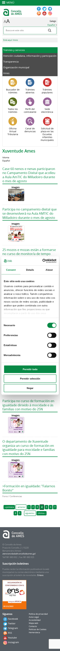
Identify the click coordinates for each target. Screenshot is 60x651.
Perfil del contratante (30, 110)
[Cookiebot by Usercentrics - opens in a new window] (42, 261)
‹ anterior (21, 507)
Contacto (33, 626)
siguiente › (30, 513)
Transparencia (11, 61)
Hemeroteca (34, 632)
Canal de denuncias (30, 130)
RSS (10, 632)
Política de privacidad (38, 614)
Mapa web (33, 623)
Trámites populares (47, 91)
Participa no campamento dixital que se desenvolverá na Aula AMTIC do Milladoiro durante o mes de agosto (29, 213)
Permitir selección (30, 378)
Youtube (12, 637)
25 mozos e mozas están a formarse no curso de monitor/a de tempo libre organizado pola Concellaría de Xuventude (29, 256)
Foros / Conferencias (12, 496)
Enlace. (40, 575)
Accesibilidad (34, 620)
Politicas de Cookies (37, 629)
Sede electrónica (47, 110)
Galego (53, 21)
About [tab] (49, 269)
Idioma (5, 157)
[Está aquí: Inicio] (12, 14)
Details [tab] (30, 269)
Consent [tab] (11, 269)
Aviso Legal (34, 617)
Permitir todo (30, 369)
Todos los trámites (13, 110)
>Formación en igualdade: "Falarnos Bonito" (28, 488)
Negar (30, 388)
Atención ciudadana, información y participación (29, 55)
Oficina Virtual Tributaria (13, 131)
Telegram (13, 628)
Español (51, 25)
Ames (6, 73)
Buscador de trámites (13, 91)
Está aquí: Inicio (10, 40)
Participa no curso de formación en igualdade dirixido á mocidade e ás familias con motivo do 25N (28, 405)
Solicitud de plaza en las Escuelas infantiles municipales (47, 134)
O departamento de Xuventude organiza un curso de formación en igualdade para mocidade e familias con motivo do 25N (28, 447)
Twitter (12, 623)
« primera (9, 507)
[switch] (51, 335)
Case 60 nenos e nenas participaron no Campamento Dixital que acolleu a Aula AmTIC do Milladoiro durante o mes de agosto (28, 175)
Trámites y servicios (14, 50)
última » (41, 513)
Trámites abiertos (30, 91)
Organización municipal (16, 67)
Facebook (13, 618)
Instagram (13, 642)
